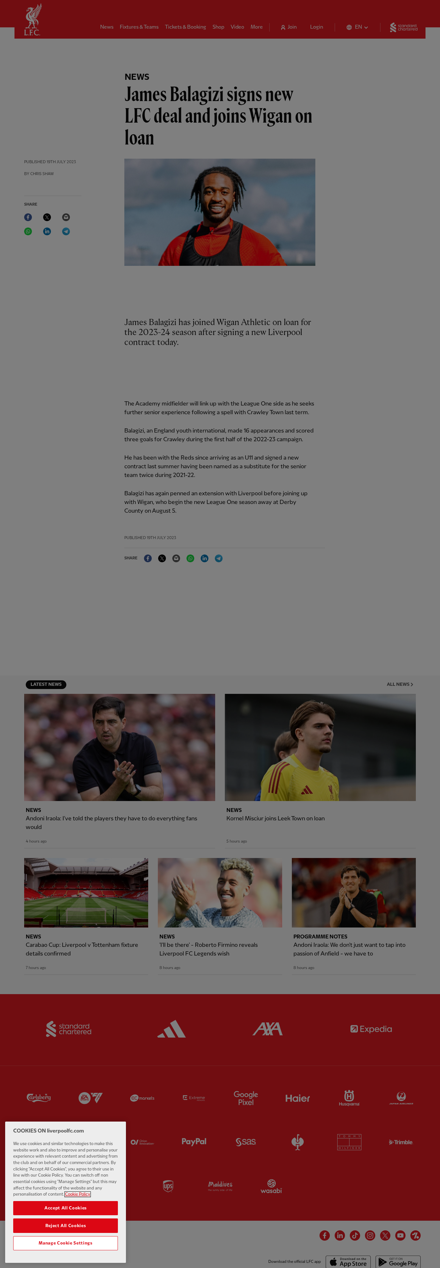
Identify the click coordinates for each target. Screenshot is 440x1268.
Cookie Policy (77, 1194)
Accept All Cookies (65, 1208)
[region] (65, 1192)
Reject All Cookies (65, 1225)
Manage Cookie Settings (65, 1243)
